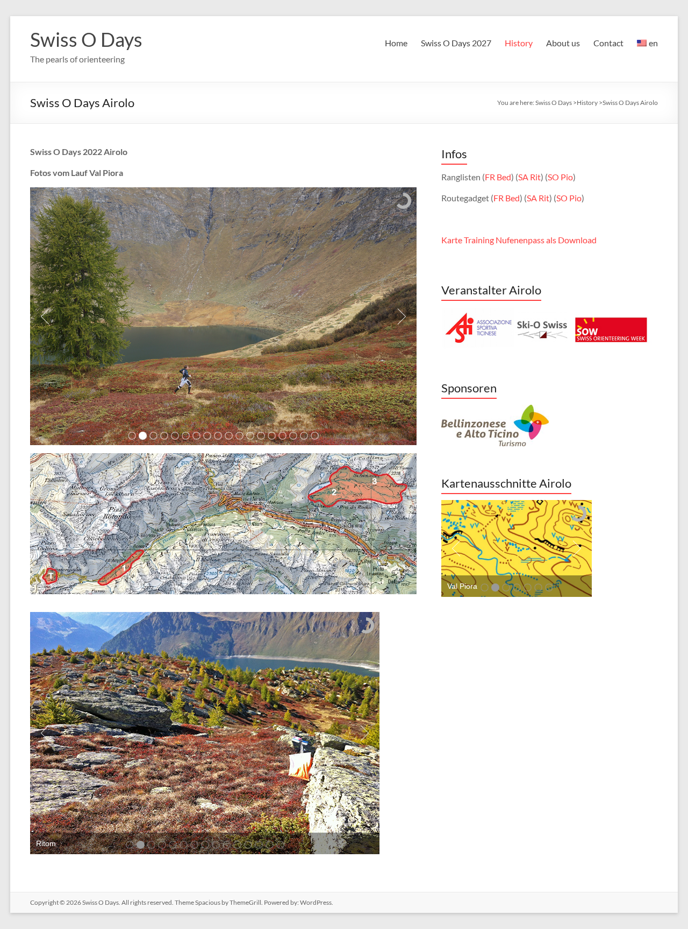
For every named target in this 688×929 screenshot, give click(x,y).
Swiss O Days (86, 39)
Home (396, 43)
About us (563, 43)
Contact (608, 43)
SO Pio (560, 177)
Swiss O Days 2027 (456, 43)
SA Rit (529, 177)
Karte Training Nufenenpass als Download (519, 240)
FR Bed (498, 177)
